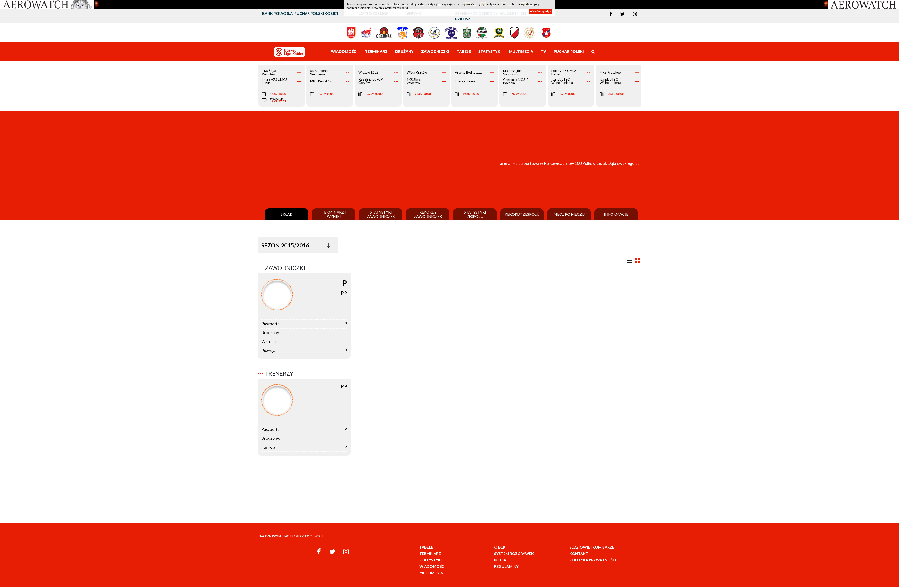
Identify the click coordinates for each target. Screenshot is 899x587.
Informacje (616, 214)
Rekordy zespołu (522, 214)
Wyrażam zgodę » (540, 11)
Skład (287, 214)
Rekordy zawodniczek (428, 214)
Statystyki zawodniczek (381, 214)
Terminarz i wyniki (334, 214)
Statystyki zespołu (475, 214)
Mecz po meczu (569, 214)
